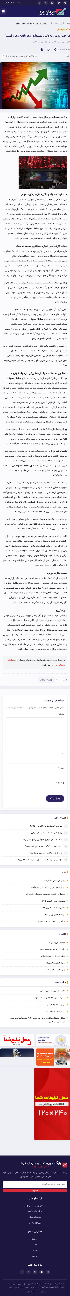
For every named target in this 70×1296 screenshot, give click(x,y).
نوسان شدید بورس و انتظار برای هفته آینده (48, 887)
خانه (68, 23)
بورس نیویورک (35, 1217)
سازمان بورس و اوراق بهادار (35, 1205)
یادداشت (35, 1239)
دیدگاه (61, 714)
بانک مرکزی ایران (35, 1211)
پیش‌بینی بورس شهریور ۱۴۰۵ (53, 901)
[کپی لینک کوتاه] (3, 56)
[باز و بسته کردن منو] (3, 11)
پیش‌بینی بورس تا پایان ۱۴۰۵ (54, 880)
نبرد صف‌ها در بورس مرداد (54, 914)
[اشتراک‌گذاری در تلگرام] (55, 49)
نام (62, 753)
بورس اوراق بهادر (46, 679)
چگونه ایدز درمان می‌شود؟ (55, 970)
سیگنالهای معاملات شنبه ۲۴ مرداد (51, 921)
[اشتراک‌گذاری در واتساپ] (48, 49)
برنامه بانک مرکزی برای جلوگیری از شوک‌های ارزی (43, 839)
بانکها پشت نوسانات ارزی (55, 1011)
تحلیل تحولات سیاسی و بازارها (53, 907)
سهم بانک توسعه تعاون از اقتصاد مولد (49, 997)
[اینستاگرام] (65, 3)
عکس (35, 1244)
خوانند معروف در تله (57, 942)
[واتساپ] (52, 3)
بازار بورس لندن (35, 1222)
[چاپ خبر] (41, 49)
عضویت (35, 1190)
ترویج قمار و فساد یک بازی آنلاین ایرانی (47, 832)
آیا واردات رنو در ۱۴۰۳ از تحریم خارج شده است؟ (44, 846)
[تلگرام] (59, 3)
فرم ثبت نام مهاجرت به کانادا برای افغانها (46, 826)
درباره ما (6, 2)
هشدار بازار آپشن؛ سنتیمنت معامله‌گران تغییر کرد (45, 894)
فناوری (35, 1256)
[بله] (39, 3)
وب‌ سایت (60, 782)
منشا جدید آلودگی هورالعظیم (53, 956)
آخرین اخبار (59, 23)
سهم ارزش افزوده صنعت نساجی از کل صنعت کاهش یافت (39, 859)
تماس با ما (15, 2)
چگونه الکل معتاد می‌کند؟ (55, 963)
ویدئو (35, 1250)
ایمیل (61, 768)
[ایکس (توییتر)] (46, 3)
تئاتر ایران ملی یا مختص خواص (52, 949)
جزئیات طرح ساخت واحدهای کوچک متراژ (46, 853)
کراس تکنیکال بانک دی (56, 1004)
